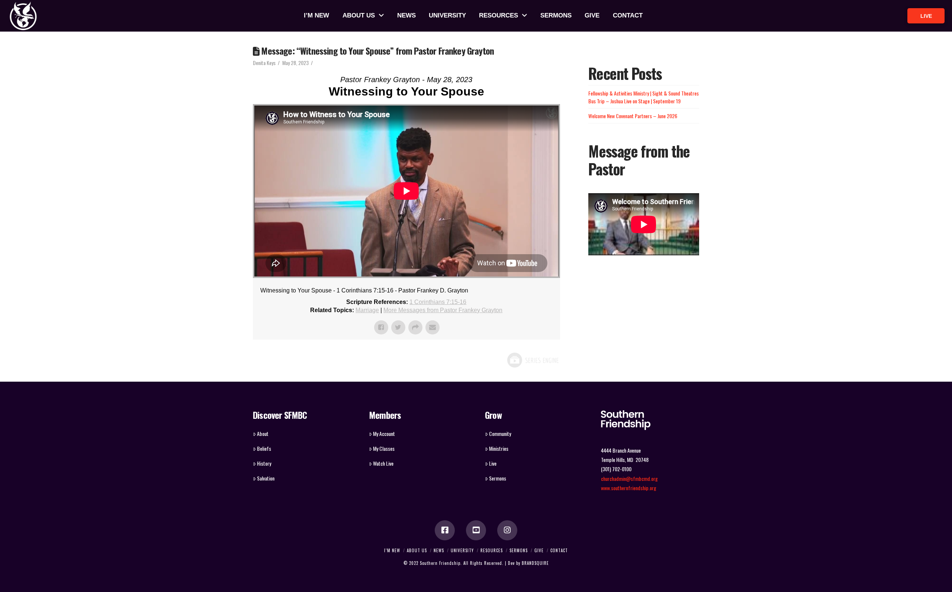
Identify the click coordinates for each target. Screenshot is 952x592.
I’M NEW (392, 550)
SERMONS (518, 550)
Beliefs (264, 448)
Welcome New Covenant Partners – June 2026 (632, 116)
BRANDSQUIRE (535, 563)
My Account (384, 433)
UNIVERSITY (462, 550)
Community (500, 433)
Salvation (265, 478)
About (262, 433)
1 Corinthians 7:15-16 (437, 302)
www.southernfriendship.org (628, 488)
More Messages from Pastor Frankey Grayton (442, 310)
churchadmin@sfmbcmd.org (629, 478)
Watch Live (383, 463)
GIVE (539, 550)
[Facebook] (445, 530)
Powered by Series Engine (532, 360)
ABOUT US (417, 550)
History (264, 463)
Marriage (367, 310)
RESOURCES (491, 550)
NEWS (439, 550)
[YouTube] (476, 530)
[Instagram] (507, 530)
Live (492, 463)
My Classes (384, 448)
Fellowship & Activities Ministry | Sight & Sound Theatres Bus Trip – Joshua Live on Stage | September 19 (643, 97)
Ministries (498, 448)
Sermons (497, 478)
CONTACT (559, 550)
